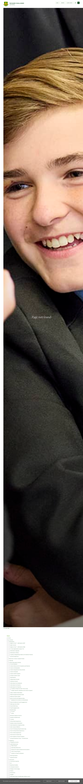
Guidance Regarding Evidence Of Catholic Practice (21, 654)
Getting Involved (14, 681)
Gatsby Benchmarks (14, 679)
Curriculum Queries (14, 761)
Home (9, 638)
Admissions (11, 641)
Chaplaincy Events (14, 742)
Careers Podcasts (14, 671)
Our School (10, 639)
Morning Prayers (14, 755)
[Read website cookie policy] (49, 781)
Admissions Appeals (14, 650)
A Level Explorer (13, 664)
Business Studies (14, 765)
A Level (13, 711)
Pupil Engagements (14, 707)
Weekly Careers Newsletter (16, 723)
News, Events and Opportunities (17, 698)
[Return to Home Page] (13, 4)
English (12, 774)
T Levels (12, 719)
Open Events (13, 645)
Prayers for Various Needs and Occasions (20, 749)
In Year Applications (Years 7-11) (17, 648)
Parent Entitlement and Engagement (18, 702)
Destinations (13, 677)
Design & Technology (15, 768)
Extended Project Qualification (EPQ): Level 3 (20, 776)
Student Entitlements (15, 717)
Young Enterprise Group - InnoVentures (19, 738)
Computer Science (14, 767)
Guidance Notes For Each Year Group (19, 688)
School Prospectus (14, 656)
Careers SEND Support (15, 673)
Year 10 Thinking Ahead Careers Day (18, 728)
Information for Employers (16, 683)
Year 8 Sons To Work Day (15, 734)
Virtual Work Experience (15, 721)
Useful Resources (14, 744)
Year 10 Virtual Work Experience (17, 730)
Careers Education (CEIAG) (15, 662)
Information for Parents (15, 685)
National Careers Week (15, 696)
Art (10, 763)
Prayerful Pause (13, 757)
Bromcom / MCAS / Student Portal (16, 658)
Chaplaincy (11, 740)
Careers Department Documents (17, 669)
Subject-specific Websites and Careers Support (21, 690)
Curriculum (11, 759)
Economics (12, 772)
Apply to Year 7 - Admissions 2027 (17, 643)
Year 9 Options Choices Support (17, 736)
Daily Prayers (14, 745)
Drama (11, 770)
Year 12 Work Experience (15, 732)
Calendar (11, 660)
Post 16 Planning (14, 706)
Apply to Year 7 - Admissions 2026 (17, 647)
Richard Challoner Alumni (16, 715)
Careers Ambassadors (15, 667)
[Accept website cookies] (74, 781)
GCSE (12, 713)
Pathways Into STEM (14, 704)
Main (57, 2)
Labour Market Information (16, 692)
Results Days (13, 709)
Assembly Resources (16, 747)
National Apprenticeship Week (17, 694)
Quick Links (69, 2)
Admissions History (14, 652)
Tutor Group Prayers (15, 751)
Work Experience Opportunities (17, 725)
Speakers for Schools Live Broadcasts (19, 700)
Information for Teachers (15, 687)
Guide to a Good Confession (17, 753)
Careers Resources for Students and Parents (20, 666)
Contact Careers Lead (15, 675)
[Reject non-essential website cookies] (61, 781)
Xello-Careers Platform (15, 727)
